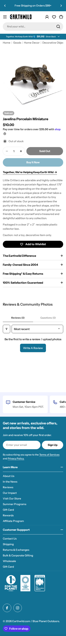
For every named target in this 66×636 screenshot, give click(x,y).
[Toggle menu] (5, 17)
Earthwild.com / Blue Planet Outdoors (35, 621)
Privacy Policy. (16, 458)
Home (6, 42)
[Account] (47, 17)
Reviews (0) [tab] (18, 317)
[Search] (58, 26)
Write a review (33, 348)
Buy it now (33, 162)
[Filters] (6, 329)
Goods (17, 42)
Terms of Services (49, 454)
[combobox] (33, 26)
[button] (5, 6)
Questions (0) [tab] (48, 317)
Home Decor (32, 42)
